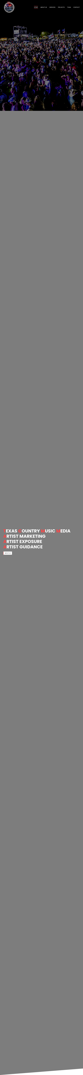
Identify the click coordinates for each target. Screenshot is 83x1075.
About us (43, 7)
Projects (61, 7)
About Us (8, 553)
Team (69, 7)
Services (52, 7)
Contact (76, 7)
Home (36, 7)
